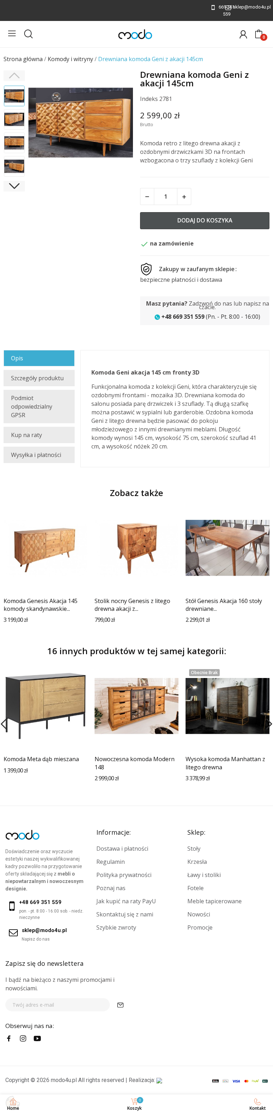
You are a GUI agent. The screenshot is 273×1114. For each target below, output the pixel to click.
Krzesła (197, 862)
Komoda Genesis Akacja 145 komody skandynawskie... (40, 605)
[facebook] (8, 1039)
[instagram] (23, 1039)
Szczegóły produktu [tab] (37, 378)
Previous (43, 124)
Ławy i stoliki (204, 875)
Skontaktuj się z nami (124, 914)
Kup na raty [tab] (26, 435)
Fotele (195, 888)
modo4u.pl (64, 1080)
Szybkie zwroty (116, 927)
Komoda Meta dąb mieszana (41, 759)
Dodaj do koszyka (204, 220)
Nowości (198, 914)
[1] (120, 1005)
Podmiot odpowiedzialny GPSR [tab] (31, 406)
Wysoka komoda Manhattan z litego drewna (225, 763)
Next (118, 124)
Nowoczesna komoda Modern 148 (135, 763)
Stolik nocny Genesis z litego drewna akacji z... (132, 605)
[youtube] (37, 1039)
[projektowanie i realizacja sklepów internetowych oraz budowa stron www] (159, 1080)
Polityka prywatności (123, 875)
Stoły (193, 848)
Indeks (149, 99)
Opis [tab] (17, 358)
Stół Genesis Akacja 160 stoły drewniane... (224, 605)
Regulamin (110, 862)
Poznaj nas (110, 888)
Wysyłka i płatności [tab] (36, 455)
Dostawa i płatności (122, 848)
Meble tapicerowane (214, 901)
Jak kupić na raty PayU (126, 901)
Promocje (200, 927)
